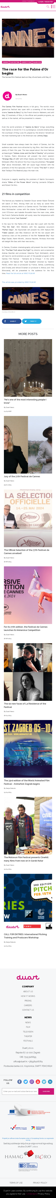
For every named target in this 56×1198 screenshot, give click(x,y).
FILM (28, 1027)
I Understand (31, 1194)
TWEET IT (33, 321)
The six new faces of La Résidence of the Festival (25, 709)
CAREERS (28, 1005)
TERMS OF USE (16, 1183)
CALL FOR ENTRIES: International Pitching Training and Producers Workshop (25, 940)
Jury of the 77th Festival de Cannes (22, 480)
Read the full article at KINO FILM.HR (20, 273)
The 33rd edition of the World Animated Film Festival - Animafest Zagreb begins (26, 786)
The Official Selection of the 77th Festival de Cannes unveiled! (26, 556)
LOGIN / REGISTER (45, 2)
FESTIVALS (28, 1041)
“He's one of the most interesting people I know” (25, 405)
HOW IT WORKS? (28, 1)
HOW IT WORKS (28, 996)
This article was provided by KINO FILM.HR (19, 282)
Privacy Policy (44, 1194)
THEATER (28, 1036)
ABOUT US (28, 991)
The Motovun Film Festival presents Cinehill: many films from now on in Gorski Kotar (26, 863)
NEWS (28, 1022)
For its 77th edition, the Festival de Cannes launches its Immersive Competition (25, 633)
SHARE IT (13, 321)
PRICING (28, 1001)
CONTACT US (28, 1010)
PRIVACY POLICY (40, 1183)
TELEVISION (28, 1032)
